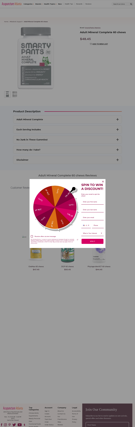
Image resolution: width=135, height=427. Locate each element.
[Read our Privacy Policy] (77, 239)
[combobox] (86, 225)
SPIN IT (92, 241)
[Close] (102, 181)
